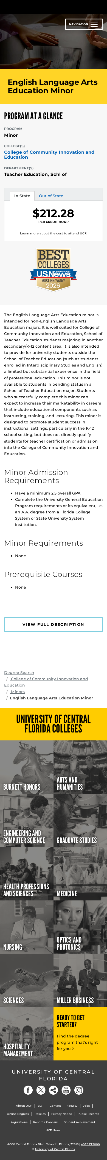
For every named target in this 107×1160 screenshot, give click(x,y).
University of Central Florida (53, 1075)
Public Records (88, 1114)
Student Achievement (79, 1122)
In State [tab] (22, 196)
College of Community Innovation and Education (49, 154)
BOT (41, 1105)
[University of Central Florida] (41, 6)
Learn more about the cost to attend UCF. (53, 233)
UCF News (53, 1130)
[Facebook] (28, 1090)
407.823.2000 (90, 1144)
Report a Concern (45, 1122)
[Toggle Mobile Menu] (101, 6)
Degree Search (19, 672)
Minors (17, 691)
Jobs (86, 1105)
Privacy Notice (61, 1114)
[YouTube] (66, 1090)
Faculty (72, 1105)
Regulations (18, 1122)
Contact (55, 1105)
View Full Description (53, 624)
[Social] (53, 1090)
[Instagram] (78, 1090)
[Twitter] (41, 1090)
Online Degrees (18, 1114)
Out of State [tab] (51, 196)
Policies (40, 1114)
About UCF (24, 1105)
